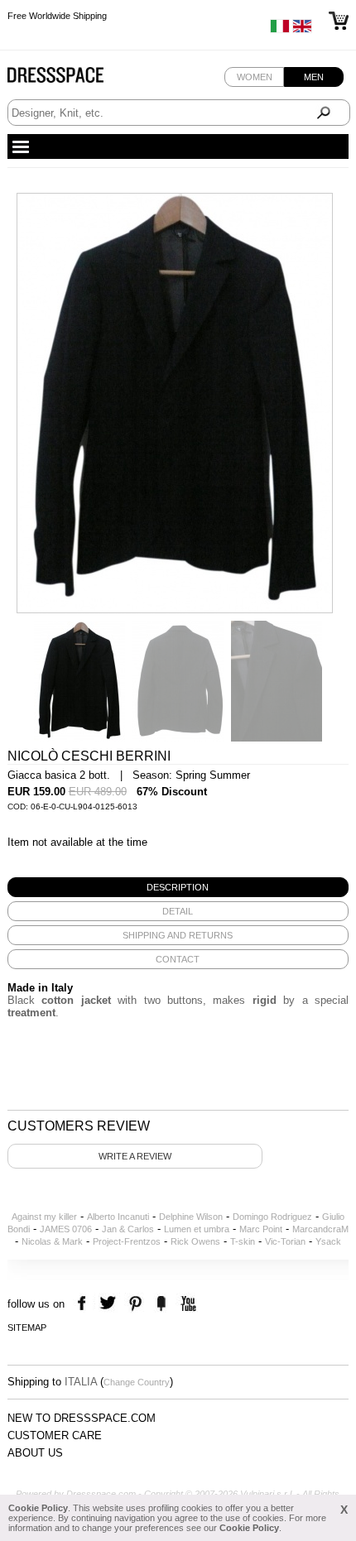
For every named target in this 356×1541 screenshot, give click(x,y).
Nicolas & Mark (52, 1241)
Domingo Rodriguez (272, 1217)
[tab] (178, 887)
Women (254, 77)
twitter (110, 1304)
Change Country (136, 1382)
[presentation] (178, 887)
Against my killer (44, 1217)
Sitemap (26, 1327)
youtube (187, 1304)
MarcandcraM (320, 1229)
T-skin (242, 1241)
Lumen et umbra (196, 1229)
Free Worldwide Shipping (57, 18)
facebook (84, 1304)
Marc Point (260, 1229)
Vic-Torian (285, 1241)
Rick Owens (195, 1241)
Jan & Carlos (128, 1229)
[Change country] (280, 30)
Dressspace (71, 79)
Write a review (135, 1156)
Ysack (328, 1241)
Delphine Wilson (191, 1217)
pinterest (135, 1304)
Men (314, 77)
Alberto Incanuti (118, 1217)
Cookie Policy (38, 1508)
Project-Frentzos (127, 1241)
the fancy (161, 1304)
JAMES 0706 (66, 1229)
